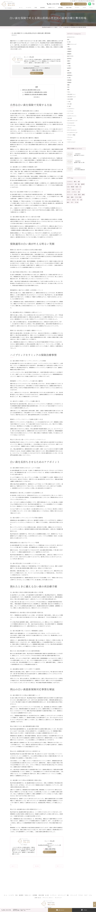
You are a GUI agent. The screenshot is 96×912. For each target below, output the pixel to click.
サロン (68, 92)
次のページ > (59, 866)
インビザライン (70, 108)
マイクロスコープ (70, 184)
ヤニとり (69, 139)
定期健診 (69, 49)
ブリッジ (69, 127)
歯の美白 (69, 58)
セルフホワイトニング (72, 120)
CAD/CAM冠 (70, 99)
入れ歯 (68, 65)
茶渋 (68, 87)
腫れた (75, 181)
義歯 (68, 84)
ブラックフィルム (71, 125)
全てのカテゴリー (71, 37)
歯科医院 (69, 73)
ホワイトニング (69, 194)
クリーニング (70, 113)
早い (78, 199)
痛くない (74, 199)
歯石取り (69, 68)
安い (80, 186)
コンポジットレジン (71, 115)
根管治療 (72, 186)
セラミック (69, 199)
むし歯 (68, 106)
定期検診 (69, 51)
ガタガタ (68, 191)
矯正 (79, 184)
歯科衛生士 (69, 75)
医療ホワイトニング (71, 44)
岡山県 (77, 186)
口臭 (68, 46)
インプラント (70, 111)
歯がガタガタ (70, 56)
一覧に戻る (36, 866)
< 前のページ (14, 866)
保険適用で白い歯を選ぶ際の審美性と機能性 (36, 94)
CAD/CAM (69, 118)
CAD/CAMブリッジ (71, 96)
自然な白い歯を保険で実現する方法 (31, 90)
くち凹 (68, 101)
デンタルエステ (70, 123)
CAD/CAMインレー (71, 94)
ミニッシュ (69, 137)
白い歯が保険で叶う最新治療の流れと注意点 (36, 92)
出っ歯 (68, 41)
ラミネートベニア (71, 142)
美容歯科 (69, 82)
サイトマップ (58, 897)
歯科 (68, 70)
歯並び (68, 61)
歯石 (68, 39)
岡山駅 (68, 197)
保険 (79, 191)
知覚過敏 (69, 80)
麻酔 (68, 89)
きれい (72, 202)
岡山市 (79, 194)
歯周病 (68, 63)
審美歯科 (69, 53)
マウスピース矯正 (71, 135)
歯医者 (83, 194)
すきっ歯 (69, 104)
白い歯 (68, 77)
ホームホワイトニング (72, 132)
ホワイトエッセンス (71, 130)
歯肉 (79, 181)
